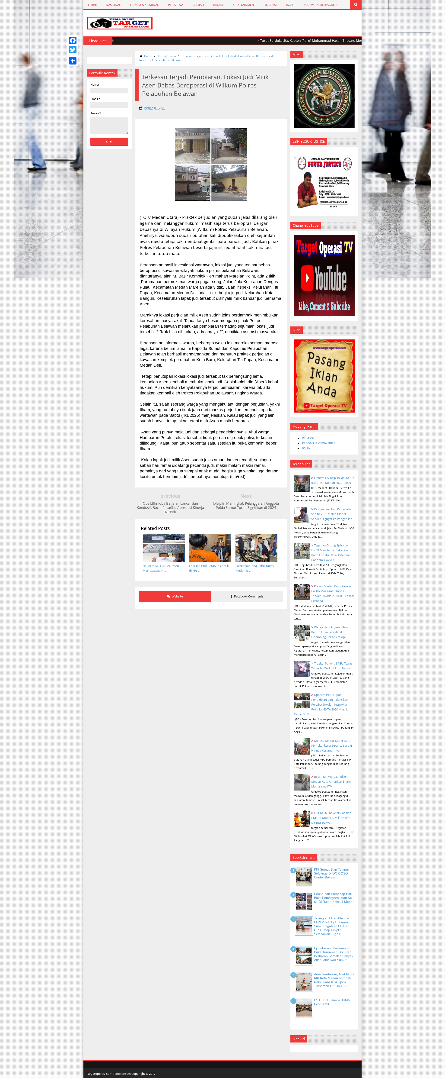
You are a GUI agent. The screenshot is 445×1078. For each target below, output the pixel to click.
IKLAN (290, 5)
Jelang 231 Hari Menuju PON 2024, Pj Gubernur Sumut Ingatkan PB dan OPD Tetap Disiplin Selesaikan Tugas (331, 926)
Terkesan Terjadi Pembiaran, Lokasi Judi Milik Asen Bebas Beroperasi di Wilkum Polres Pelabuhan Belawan (206, 58)
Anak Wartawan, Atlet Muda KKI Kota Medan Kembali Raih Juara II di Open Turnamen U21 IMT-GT (334, 980)
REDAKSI (271, 5)
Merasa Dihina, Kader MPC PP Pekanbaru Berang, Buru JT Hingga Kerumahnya (331, 745)
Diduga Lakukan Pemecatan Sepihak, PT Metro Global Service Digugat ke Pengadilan (332, 514)
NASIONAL (113, 5)
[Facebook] (72, 40)
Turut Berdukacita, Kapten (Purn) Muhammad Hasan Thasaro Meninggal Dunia (293, 40)
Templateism (122, 1074)
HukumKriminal (167, 56)
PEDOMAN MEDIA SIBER (320, 5)
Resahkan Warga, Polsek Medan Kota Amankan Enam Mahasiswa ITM (331, 781)
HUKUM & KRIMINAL (144, 5)
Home (92, 5)
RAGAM (218, 5)
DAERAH (198, 5)
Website (177, 596)
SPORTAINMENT (244, 5)
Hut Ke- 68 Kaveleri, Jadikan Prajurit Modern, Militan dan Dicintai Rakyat (331, 818)
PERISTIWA (175, 5)
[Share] (72, 60)
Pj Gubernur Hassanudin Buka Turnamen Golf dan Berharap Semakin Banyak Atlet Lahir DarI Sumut (333, 954)
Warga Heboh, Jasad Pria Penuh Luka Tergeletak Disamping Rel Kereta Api (329, 632)
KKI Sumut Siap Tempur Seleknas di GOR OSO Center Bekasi (331, 873)
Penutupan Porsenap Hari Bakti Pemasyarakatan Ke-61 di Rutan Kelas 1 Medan (334, 898)
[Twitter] (72, 49)
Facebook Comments (248, 596)
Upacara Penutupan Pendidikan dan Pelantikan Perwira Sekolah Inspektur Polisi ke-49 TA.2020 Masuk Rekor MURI (321, 704)
